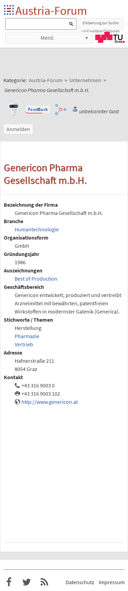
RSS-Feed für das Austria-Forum (44, 582)
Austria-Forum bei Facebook (8, 582)
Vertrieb (24, 344)
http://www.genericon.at (50, 401)
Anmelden (18, 129)
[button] (38, 109)
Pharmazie (27, 336)
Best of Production (36, 278)
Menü (47, 37)
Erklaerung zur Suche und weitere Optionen (101, 25)
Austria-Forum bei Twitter (26, 582)
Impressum (112, 582)
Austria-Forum (51, 10)
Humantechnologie (37, 229)
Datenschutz (80, 582)
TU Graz (110, 37)
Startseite (9, 10)
